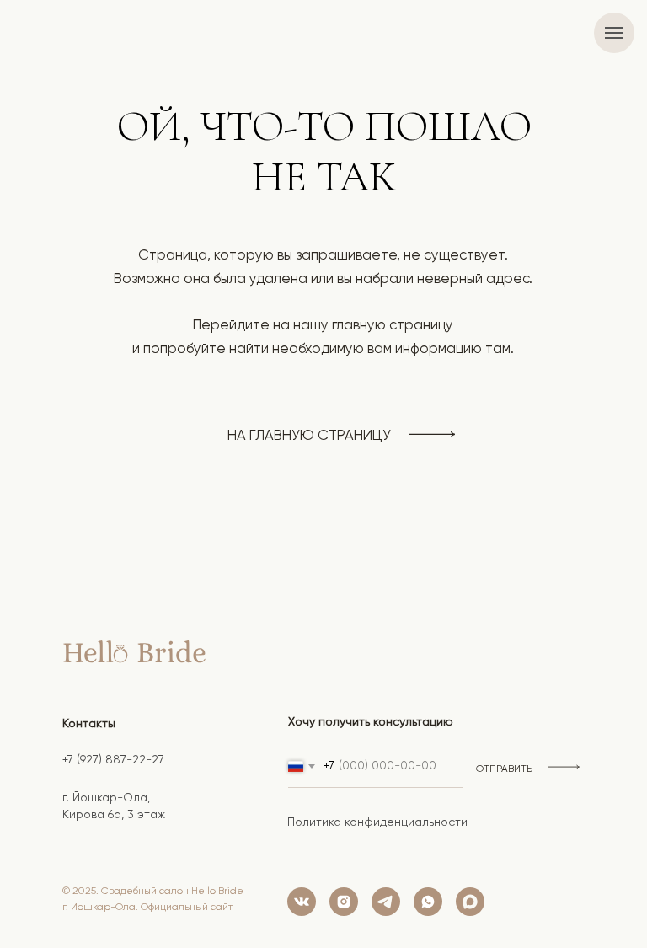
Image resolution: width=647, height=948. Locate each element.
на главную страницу (309, 436)
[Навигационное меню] (614, 33)
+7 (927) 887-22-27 (113, 760)
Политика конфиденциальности (377, 822)
